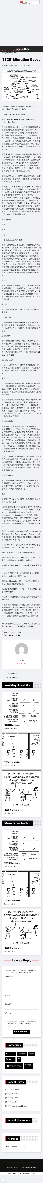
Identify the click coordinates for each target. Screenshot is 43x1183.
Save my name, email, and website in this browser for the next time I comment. (21, 1024)
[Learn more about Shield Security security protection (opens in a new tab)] (3, 1180)
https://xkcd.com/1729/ (16, 114)
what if (10, 1059)
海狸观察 (28, 1065)
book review (10, 1054)
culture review (22, 1053)
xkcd (5, 65)
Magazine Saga (31, 1167)
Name (8, 995)
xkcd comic (18, 632)
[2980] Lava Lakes (12, 762)
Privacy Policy (30, 1173)
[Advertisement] (21, 22)
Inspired (31, 1053)
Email (8, 1004)
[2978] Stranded (11, 1102)
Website (8, 1013)
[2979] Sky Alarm (11, 810)
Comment (9, 977)
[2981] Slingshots (11, 725)
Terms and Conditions (16, 1173)
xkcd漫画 (17, 635)
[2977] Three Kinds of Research (17, 1106)
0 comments (28, 65)
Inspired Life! (23, 49)
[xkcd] (21, 649)
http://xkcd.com (21, 663)
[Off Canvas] (3, 49)
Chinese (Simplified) (25, 2)
